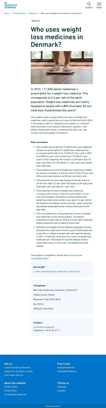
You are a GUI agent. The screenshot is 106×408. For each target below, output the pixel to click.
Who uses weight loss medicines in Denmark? (58, 271)
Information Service (13, 375)
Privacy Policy (11, 386)
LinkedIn (61, 390)
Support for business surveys (18, 371)
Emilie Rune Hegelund (43, 327)
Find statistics (19, 13)
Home (7, 13)
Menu (99, 7)
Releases (33, 13)
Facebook (61, 386)
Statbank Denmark (66, 367)
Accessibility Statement (15, 394)
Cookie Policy (10, 390)
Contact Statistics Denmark (17, 367)
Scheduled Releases (66, 371)
